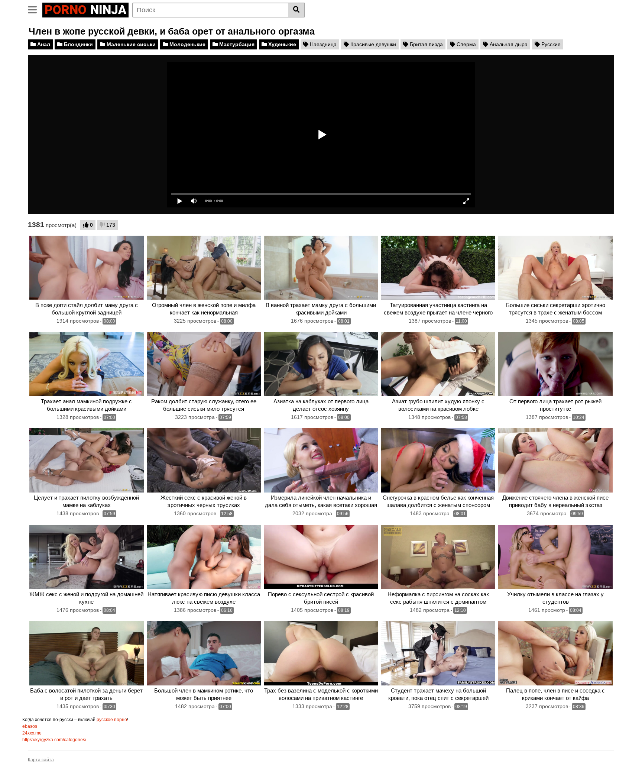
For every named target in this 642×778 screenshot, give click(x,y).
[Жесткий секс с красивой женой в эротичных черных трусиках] (204, 460)
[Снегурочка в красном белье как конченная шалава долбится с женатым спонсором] (438, 460)
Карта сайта (41, 759)
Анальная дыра (508, 44)
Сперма (465, 44)
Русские (550, 44)
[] (296, 10)
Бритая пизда (425, 44)
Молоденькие (186, 44)
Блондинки (77, 44)
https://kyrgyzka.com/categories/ (54, 739)
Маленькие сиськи (130, 44)
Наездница (322, 44)
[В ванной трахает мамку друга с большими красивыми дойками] (321, 268)
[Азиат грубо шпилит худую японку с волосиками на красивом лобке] (438, 364)
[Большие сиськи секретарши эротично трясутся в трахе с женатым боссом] (555, 268)
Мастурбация (236, 44)
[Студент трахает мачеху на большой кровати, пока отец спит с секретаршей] (438, 653)
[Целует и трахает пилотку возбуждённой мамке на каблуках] (86, 460)
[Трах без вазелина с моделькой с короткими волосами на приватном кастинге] (321, 653)
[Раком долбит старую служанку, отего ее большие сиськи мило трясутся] (204, 364)
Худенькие (281, 44)
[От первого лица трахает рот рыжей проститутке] (555, 364)
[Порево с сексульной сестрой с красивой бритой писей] (321, 557)
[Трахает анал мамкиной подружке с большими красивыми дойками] (86, 364)
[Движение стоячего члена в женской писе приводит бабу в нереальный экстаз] (555, 460)
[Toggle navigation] (35, 9)
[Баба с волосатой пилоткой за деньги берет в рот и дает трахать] (86, 653)
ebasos (29, 726)
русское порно (112, 719)
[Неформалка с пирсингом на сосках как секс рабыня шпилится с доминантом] (438, 557)
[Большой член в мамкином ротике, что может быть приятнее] (204, 653)
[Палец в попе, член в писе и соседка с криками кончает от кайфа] (555, 653)
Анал (43, 44)
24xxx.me (32, 733)
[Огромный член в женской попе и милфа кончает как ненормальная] (204, 268)
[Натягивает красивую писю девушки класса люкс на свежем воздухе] (204, 557)
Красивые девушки (372, 44)
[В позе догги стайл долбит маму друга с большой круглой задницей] (86, 268)
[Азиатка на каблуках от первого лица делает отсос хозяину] (321, 364)
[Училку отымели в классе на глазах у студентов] (555, 557)
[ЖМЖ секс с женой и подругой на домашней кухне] (86, 557)
